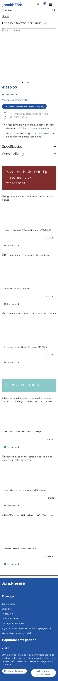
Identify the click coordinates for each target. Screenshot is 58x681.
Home (5, 16)
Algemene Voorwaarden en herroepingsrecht (26, 628)
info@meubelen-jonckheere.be (31, 114)
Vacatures (7, 613)
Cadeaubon (8, 604)
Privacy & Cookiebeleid (14, 623)
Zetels (5, 648)
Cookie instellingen (14, 671)
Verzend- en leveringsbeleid (17, 633)
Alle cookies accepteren (43, 673)
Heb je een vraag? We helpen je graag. (24, 106)
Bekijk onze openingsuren (34, 128)
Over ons (7, 609)
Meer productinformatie (15, 100)
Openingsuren (10, 618)
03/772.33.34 (20, 117)
